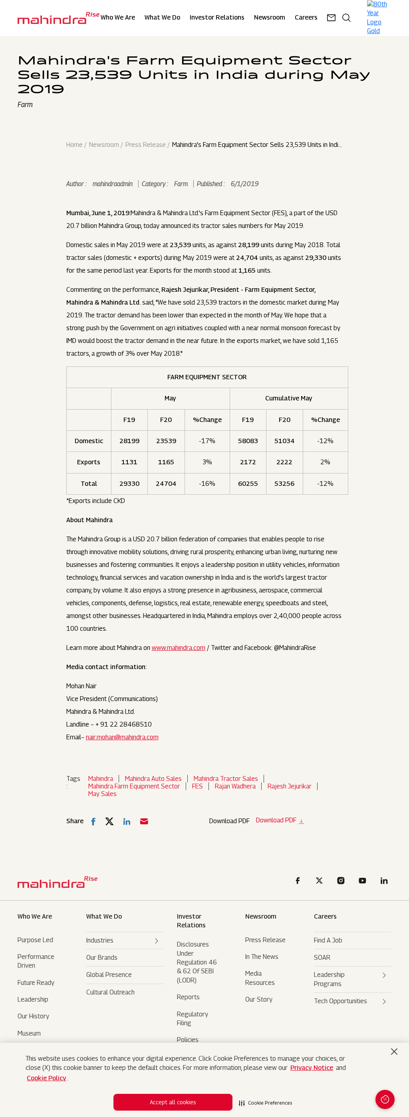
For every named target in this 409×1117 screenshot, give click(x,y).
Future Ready (36, 982)
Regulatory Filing (192, 1018)
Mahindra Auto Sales (153, 778)
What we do (162, 17)
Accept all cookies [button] (173, 1102)
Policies (188, 1040)
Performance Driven (36, 961)
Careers (325, 916)
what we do (104, 916)
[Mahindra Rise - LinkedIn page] (385, 881)
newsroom (269, 17)
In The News (261, 957)
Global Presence (109, 974)
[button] (265, 1100)
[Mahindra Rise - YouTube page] (364, 881)
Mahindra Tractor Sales (226, 778)
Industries (99, 940)
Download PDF (276, 820)
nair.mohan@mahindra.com (122, 737)
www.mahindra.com (178, 648)
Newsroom (104, 145)
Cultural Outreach (110, 992)
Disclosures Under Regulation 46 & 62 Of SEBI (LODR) (197, 962)
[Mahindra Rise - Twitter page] (321, 881)
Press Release (145, 145)
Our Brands (101, 957)
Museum (29, 1033)
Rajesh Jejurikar (290, 786)
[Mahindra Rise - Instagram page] (342, 881)
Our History (33, 1016)
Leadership (33, 999)
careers (306, 17)
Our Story (258, 999)
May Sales (102, 794)
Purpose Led (35, 940)
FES (197, 786)
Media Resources (260, 978)
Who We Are (118, 17)
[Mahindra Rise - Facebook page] (299, 881)
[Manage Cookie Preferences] (385, 1099)
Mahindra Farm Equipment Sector (134, 786)
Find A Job (328, 940)
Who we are (35, 916)
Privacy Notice (311, 1067)
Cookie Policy (46, 1078)
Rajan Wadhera (235, 786)
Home (74, 145)
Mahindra (100, 778)
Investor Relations (217, 17)
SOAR (322, 957)
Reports (188, 997)
